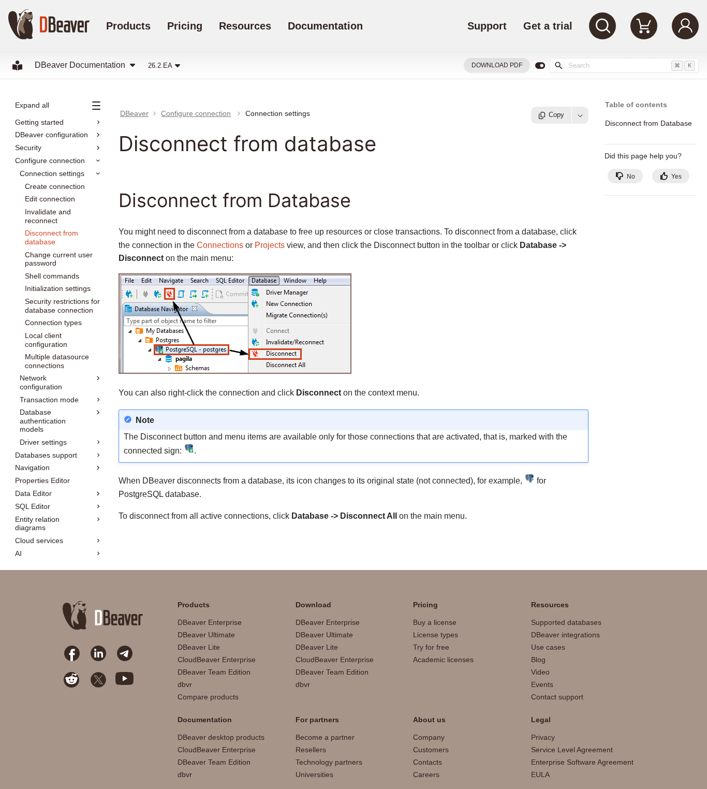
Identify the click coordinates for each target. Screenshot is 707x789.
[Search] (602, 25)
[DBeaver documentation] (17, 65)
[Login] (685, 25)
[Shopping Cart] (643, 25)
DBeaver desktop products (221, 737)
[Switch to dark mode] (540, 65)
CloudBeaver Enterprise (217, 659)
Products (128, 26)
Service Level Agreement (572, 750)
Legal (541, 719)
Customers (431, 750)
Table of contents (636, 105)
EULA (540, 774)
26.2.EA (160, 65)
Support (487, 26)
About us (429, 719)
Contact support (557, 697)
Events (542, 684)
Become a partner (325, 737)
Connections (220, 245)
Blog (538, 659)
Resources (245, 26)
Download (313, 604)
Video (540, 672)
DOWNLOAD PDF (497, 65)
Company (429, 737)
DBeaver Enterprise (210, 622)
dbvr (185, 684)
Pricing (184, 26)
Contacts (427, 762)
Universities (314, 774)
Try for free (431, 647)
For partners (317, 719)
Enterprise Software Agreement (582, 762)
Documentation (325, 26)
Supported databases (566, 622)
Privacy (543, 737)
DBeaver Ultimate (206, 635)
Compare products (208, 697)
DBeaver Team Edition (214, 672)
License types (435, 635)
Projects (270, 245)
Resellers (311, 750)
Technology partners (329, 762)
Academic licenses (443, 659)
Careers (426, 774)
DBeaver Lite (199, 647)
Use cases (548, 647)
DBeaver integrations (565, 635)
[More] (580, 115)
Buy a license (434, 622)
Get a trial (547, 26)
